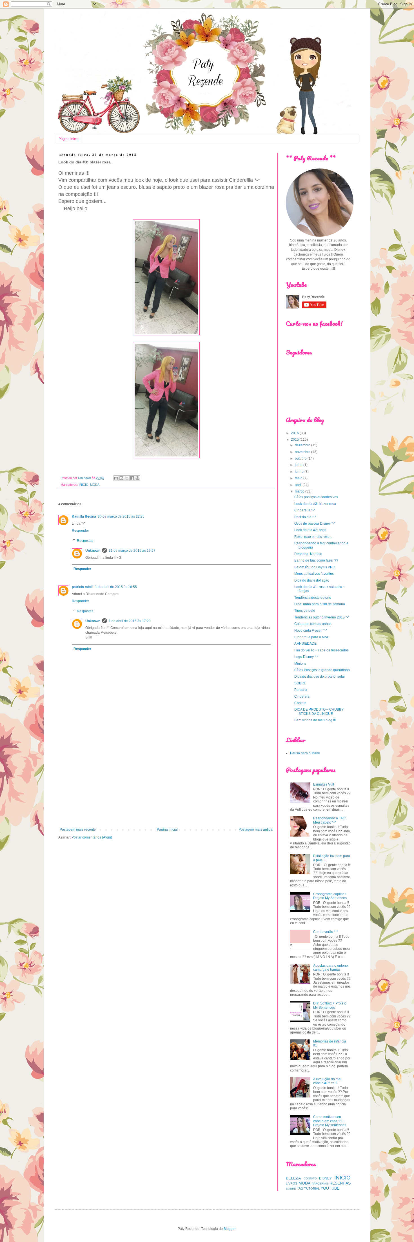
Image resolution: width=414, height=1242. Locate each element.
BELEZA (293, 1178)
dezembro (303, 445)
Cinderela (302, 696)
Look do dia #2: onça (310, 530)
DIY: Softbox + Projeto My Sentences (329, 1005)
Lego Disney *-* (306, 657)
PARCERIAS (320, 1183)
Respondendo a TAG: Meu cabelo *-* (329, 820)
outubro (301, 458)
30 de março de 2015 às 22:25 (121, 516)
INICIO (83, 484)
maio (299, 478)
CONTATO (310, 1178)
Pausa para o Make (305, 753)
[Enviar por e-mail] (116, 478)
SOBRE (300, 683)
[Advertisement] (166, 781)
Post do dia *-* (305, 517)
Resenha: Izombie (308, 554)
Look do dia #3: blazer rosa (315, 504)
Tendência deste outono (312, 598)
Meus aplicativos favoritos (314, 574)
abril (298, 485)
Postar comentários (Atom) (92, 837)
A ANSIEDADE (305, 644)
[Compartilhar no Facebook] (132, 478)
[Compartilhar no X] (127, 478)
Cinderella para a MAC (312, 637)
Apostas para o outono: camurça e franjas (331, 968)
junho (299, 472)
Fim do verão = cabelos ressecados (321, 650)
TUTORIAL (312, 1188)
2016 (295, 433)
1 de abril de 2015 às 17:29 (130, 621)
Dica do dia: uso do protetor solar (319, 676)
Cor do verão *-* (325, 932)
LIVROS (291, 1183)
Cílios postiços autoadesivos (316, 497)
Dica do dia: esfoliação (311, 580)
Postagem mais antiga (256, 829)
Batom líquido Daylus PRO (314, 567)
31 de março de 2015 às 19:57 (132, 551)
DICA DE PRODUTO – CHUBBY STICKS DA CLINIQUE (319, 711)
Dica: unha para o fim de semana (319, 604)
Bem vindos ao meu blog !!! (315, 720)
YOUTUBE (329, 1188)
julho (299, 465)
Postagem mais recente (78, 829)
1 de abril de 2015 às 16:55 (116, 587)
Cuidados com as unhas (312, 624)
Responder (80, 531)
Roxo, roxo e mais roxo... (313, 537)
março (300, 491)
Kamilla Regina (84, 516)
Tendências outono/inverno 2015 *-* (322, 617)
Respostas (85, 541)
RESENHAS (340, 1183)
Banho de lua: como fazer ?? (316, 560)
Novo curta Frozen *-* (310, 631)
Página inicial (69, 139)
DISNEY (325, 1178)
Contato (300, 703)
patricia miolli (82, 587)
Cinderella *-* (304, 510)
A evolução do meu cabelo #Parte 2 (327, 1081)
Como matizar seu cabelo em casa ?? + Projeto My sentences (329, 1121)
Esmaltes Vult (323, 784)
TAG (300, 1188)
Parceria (300, 690)
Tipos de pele (304, 611)
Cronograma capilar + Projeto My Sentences (330, 896)
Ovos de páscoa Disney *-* (314, 523)
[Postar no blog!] (121, 478)
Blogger (229, 1229)
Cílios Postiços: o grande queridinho (322, 670)
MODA (94, 484)
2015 (295, 440)
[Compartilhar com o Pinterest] (137, 478)
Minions (300, 664)
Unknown (92, 551)
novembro (303, 452)
